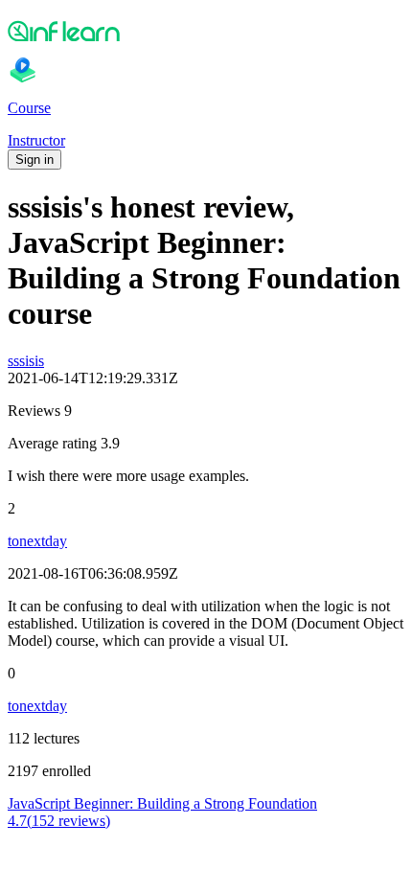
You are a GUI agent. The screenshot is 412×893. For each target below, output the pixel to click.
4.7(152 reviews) (59, 821)
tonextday (37, 541)
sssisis (26, 361)
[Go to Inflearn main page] (206, 31)
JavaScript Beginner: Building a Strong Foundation (162, 803)
